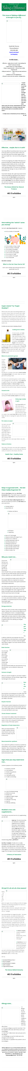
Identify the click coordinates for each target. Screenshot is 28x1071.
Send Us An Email (14, 52)
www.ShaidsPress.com (17, 1053)
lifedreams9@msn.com (11, 1055)
